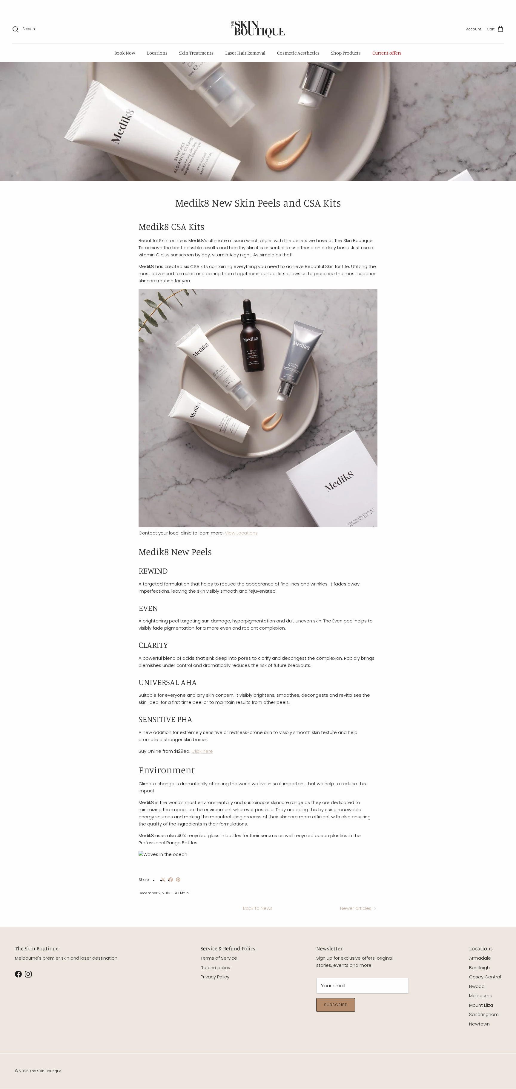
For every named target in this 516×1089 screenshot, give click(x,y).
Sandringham (484, 1014)
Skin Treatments (196, 53)
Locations (157, 53)
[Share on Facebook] (170, 879)
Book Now (124, 53)
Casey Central (485, 977)
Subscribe (335, 1005)
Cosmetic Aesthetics (298, 53)
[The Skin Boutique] (258, 29)
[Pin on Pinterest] (178, 879)
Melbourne (480, 995)
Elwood (477, 986)
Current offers (387, 53)
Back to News (258, 908)
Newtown (479, 1024)
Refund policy (215, 967)
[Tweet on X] (163, 879)
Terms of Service (219, 958)
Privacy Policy (215, 977)
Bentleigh (479, 967)
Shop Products (346, 53)
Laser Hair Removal (245, 53)
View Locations (241, 533)
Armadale (480, 958)
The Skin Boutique (46, 1070)
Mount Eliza (481, 1005)
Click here (202, 751)
